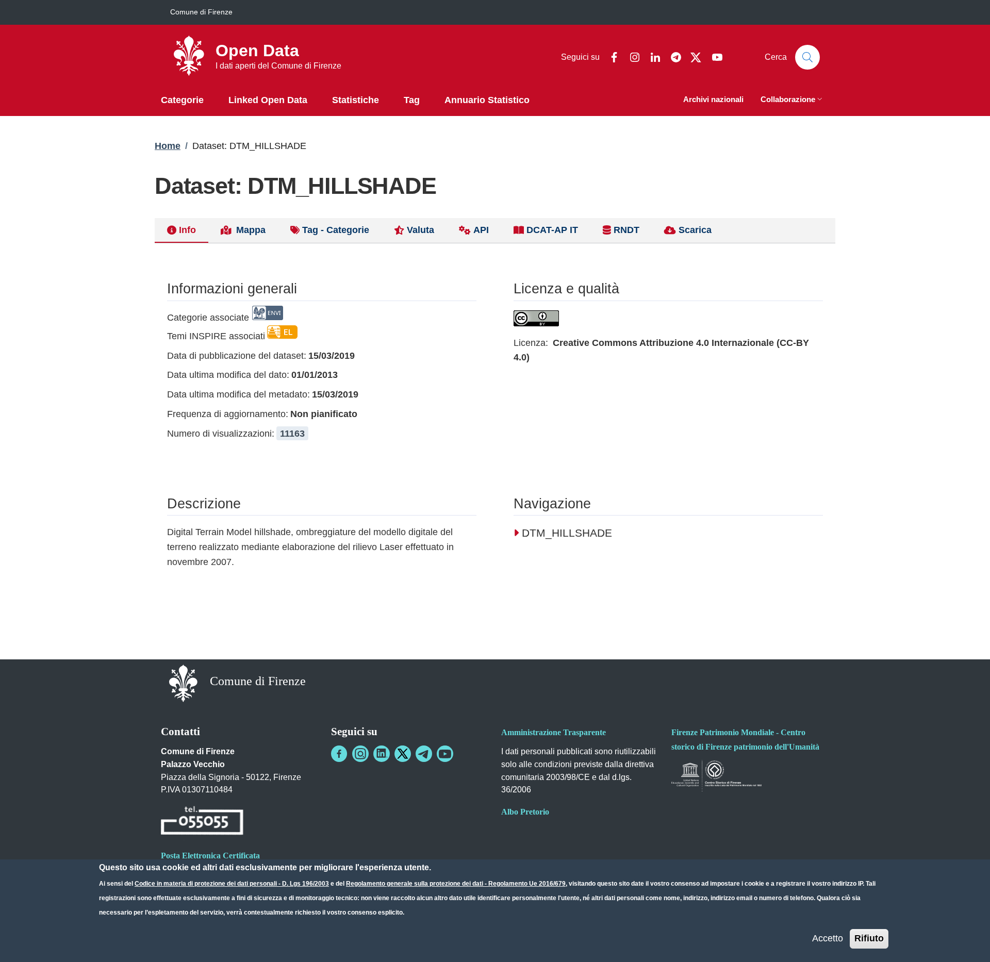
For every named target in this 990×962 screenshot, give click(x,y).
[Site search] (807, 57)
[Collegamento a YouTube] (445, 753)
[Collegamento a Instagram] (360, 753)
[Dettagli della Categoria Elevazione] (282, 336)
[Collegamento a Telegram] (424, 753)
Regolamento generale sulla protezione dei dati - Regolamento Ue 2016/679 (456, 883)
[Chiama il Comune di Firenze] (202, 822)
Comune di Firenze (201, 12)
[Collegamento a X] (402, 753)
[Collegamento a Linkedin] (381, 753)
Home (167, 146)
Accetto (827, 938)
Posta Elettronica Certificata (210, 855)
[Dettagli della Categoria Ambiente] (267, 317)
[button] (792, 100)
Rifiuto (869, 938)
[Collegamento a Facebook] (339, 753)
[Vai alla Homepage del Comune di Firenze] (183, 682)
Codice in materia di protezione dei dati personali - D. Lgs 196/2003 (232, 883)
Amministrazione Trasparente (553, 732)
